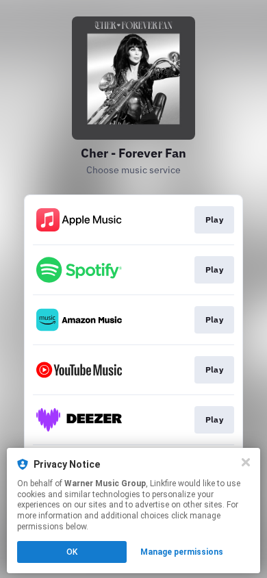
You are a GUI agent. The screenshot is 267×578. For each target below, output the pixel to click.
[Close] (246, 462)
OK (71, 552)
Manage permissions (181, 552)
